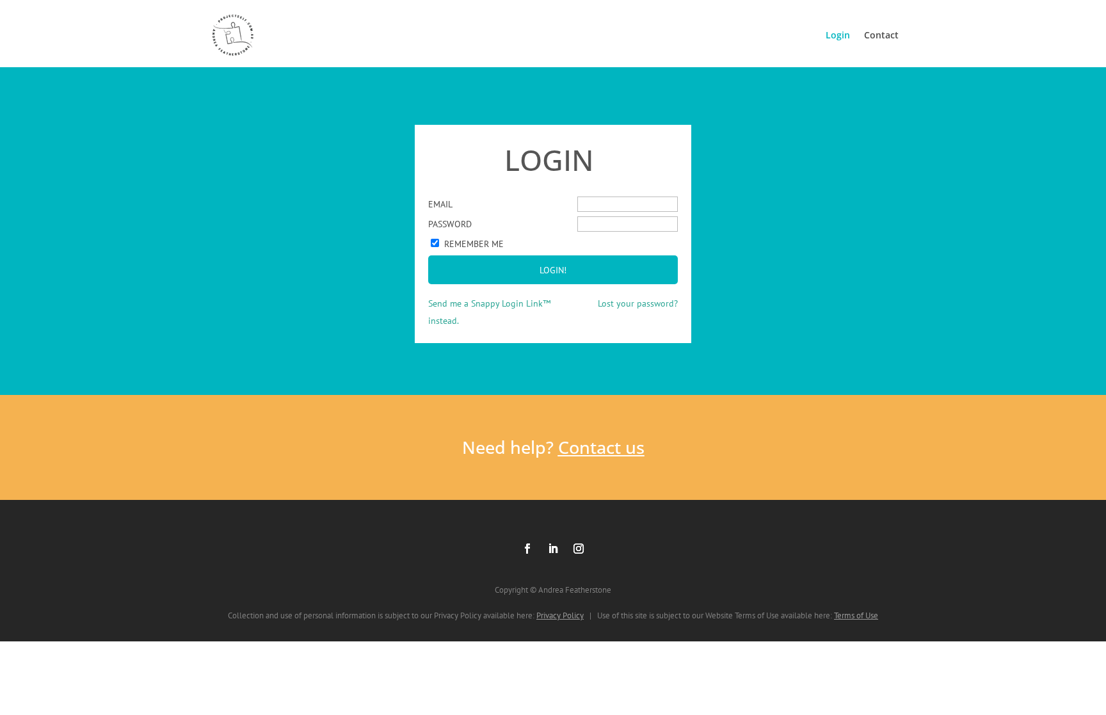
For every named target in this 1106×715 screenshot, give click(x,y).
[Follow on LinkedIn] (553, 548)
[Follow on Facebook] (527, 548)
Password (450, 224)
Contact (881, 35)
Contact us (601, 447)
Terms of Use (856, 615)
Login (838, 35)
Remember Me (474, 244)
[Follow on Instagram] (578, 548)
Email (440, 204)
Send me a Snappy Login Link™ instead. (489, 312)
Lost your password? (638, 303)
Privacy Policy (560, 615)
